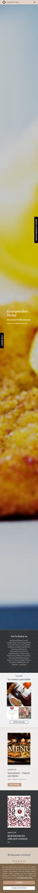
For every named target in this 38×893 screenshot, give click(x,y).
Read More (14, 785)
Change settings (19, 888)
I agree (19, 883)
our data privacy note (24, 878)
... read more (22, 664)
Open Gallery (19, 722)
